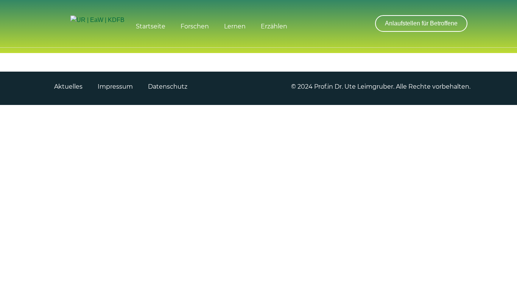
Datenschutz (167, 86)
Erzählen (274, 26)
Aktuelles (68, 86)
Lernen (235, 26)
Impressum (115, 86)
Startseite (150, 26)
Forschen (195, 26)
